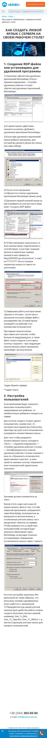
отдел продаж (14, 11)
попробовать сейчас (35, 4)
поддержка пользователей (32, 11)
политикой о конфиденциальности (24, 736)
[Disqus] (23, 664)
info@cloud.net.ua (27, 717)
